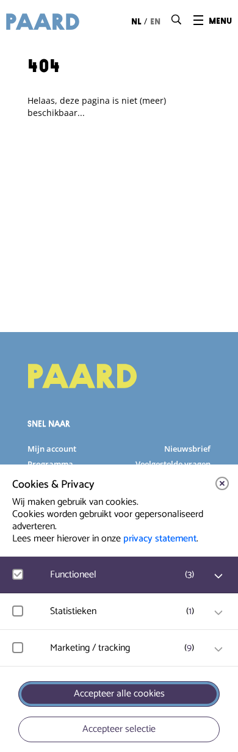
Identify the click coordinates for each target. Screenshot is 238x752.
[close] (222, 483)
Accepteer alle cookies (119, 693)
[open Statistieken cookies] (218, 612)
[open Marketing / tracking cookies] (218, 649)
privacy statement (160, 538)
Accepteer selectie (119, 729)
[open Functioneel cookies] (218, 576)
